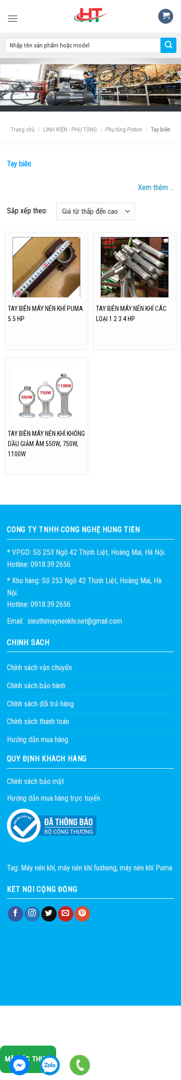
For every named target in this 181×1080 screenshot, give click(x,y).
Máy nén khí (38, 867)
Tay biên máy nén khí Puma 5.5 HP (45, 314)
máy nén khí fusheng (87, 867)
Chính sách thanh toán (38, 721)
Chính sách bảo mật (35, 781)
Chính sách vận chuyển (39, 667)
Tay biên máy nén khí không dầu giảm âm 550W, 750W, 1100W (46, 444)
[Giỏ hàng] (165, 16)
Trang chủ (22, 129)
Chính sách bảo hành (36, 685)
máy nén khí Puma (146, 867)
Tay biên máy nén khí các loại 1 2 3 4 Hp (131, 314)
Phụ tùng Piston (123, 129)
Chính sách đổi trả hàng (40, 703)
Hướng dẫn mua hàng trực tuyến (53, 798)
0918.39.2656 (49, 1065)
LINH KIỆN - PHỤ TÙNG (70, 129)
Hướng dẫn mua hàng (37, 739)
